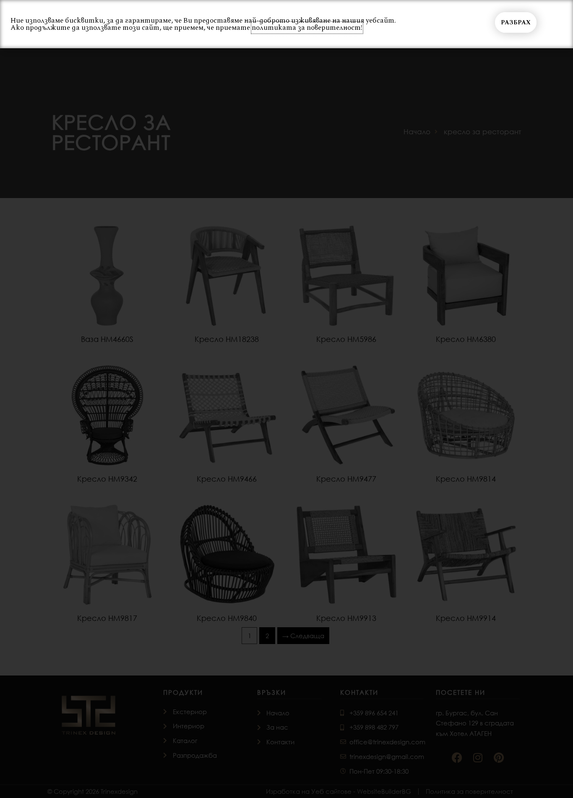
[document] (286, 399)
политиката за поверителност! (307, 27)
